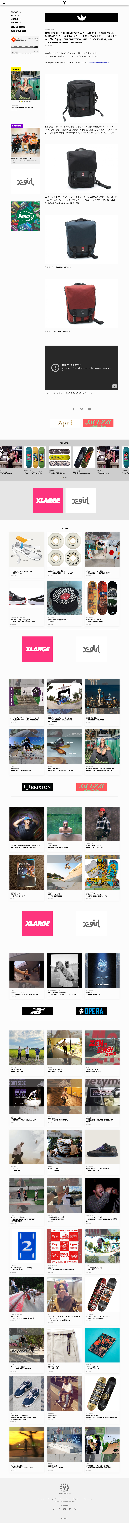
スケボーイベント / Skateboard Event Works (64, 1501)
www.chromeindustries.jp (99, 63)
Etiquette (76, 1499)
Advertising (88, 1499)
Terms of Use (64, 1499)
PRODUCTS (49, 30)
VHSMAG (13, 53)
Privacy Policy (52, 1499)
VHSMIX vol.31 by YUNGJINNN (23, 53)
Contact (41, 1499)
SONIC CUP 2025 (18, 31)
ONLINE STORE (18, 27)
